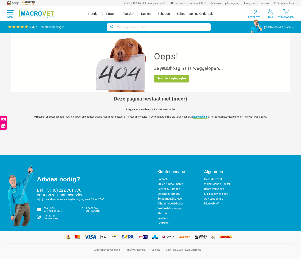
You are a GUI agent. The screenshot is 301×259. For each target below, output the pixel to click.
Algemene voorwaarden (107, 249)
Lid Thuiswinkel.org (216, 193)
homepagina (200, 116)
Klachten (162, 213)
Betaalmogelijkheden (170, 198)
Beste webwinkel (214, 189)
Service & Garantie (168, 189)
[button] (272, 27)
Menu (10, 17)
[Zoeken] (111, 27)
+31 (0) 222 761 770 (63, 190)
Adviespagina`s (213, 198)
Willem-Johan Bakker (217, 184)
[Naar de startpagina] (36, 14)
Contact (162, 179)
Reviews (162, 218)
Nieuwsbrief (211, 203)
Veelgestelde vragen (169, 208)
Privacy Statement (136, 249)
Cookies (156, 249)
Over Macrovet (213, 179)
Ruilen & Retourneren (170, 184)
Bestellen (163, 223)
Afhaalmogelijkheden (170, 203)
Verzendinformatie (168, 193)
